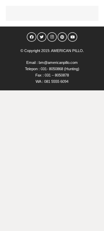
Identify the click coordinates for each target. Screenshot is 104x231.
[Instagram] (52, 37)
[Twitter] (42, 37)
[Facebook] (31, 37)
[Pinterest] (62, 37)
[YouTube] (72, 37)
